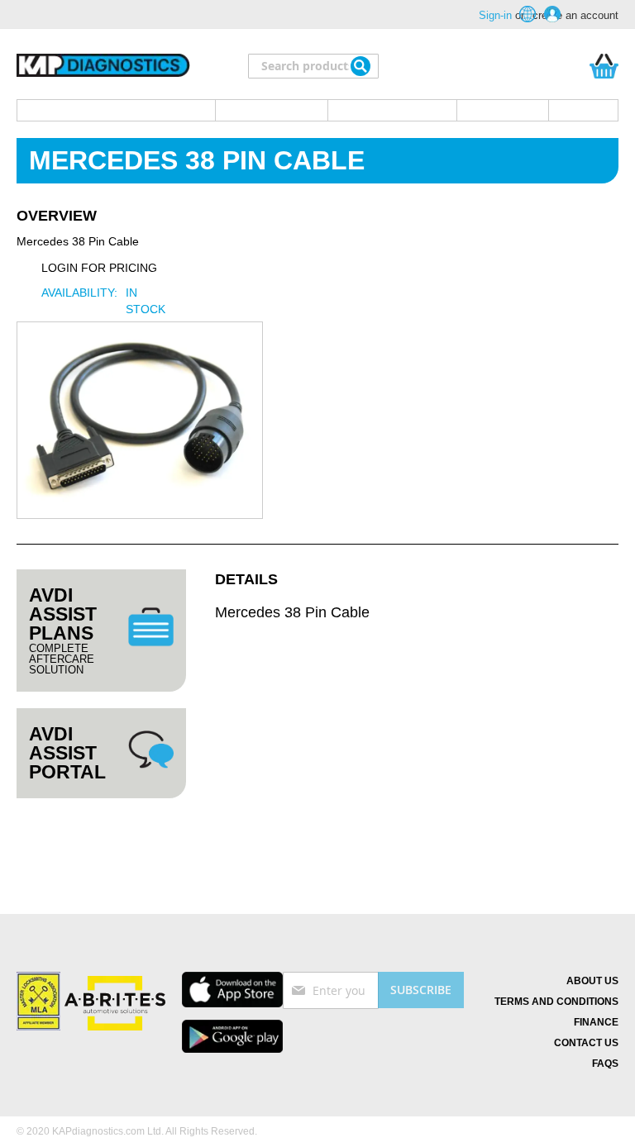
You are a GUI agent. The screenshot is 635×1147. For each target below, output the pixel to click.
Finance (596, 1022)
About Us (592, 981)
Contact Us (586, 1043)
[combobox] (313, 66)
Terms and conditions (556, 1001)
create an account (575, 15)
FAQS (605, 1063)
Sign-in (495, 15)
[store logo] (103, 66)
